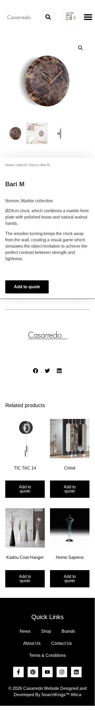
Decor (33, 165)
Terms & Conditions (47, 655)
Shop (46, 631)
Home (9, 165)
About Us (32, 643)
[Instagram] (62, 672)
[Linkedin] (76, 672)
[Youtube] (47, 672)
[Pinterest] (33, 672)
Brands (68, 631)
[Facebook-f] (18, 672)
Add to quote (27, 287)
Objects (21, 165)
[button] (48, 17)
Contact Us (61, 643)
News (25, 631)
